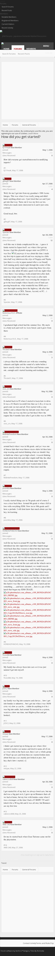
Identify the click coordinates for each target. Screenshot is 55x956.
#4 (5, 336)
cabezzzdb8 (8, 779)
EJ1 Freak (6, 147)
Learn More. (33, 133)
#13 (5, 811)
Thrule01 (6, 349)
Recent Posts (7, 10)
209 (51, 152)
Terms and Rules (43, 943)
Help (34, 943)
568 (51, 784)
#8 (5, 517)
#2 (5, 219)
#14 (5, 845)
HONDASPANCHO (10, 530)
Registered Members (10, 20)
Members (4, 13)
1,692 (50, 186)
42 (51, 536)
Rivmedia (40, 951)
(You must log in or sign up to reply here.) (37, 855)
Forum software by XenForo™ (12, 951)
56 (51, 693)
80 (51, 318)
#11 (5, 720)
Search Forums (8, 7)
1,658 (50, 237)
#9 (5, 642)
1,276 (50, 354)
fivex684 (6, 655)
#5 (5, 376)
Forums (3, 3)
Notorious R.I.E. (9, 313)
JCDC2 (5, 688)
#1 (5, 168)
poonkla (6, 488)
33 (51, 394)
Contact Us (27, 943)
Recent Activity (7, 28)
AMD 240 (6, 824)
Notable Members (9, 17)
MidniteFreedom (9, 434)
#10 (5, 675)
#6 (5, 421)
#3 (5, 300)
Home (6, 48)
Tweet (3, 863)
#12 (5, 766)
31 (51, 660)
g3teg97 (6, 181)
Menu (46, 46)
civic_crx (6, 389)
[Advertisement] (27, 90)
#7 (5, 475)
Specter (6, 232)
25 (51, 830)
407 (51, 493)
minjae (5, 734)
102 (51, 739)
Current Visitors (8, 24)
